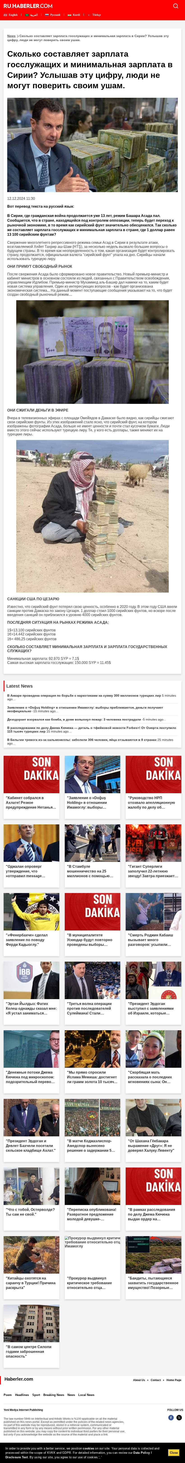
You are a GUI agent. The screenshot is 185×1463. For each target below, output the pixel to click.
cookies (88, 1448)
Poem (8, 1395)
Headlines (22, 1395)
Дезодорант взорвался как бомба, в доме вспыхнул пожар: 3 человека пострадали (86, 719)
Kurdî (76, 14)
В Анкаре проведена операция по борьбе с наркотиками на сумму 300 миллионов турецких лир (91, 697)
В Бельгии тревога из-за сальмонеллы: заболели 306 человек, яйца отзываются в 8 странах (90, 741)
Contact (156, 1380)
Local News (86, 1395)
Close (174, 1452)
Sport (36, 1395)
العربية (34, 14)
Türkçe (96, 14)
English (13, 14)
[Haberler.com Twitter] (179, 1420)
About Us (139, 1380)
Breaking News (53, 1395)
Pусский (55, 14)
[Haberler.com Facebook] (171, 1420)
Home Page (173, 1380)
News (71, 1395)
